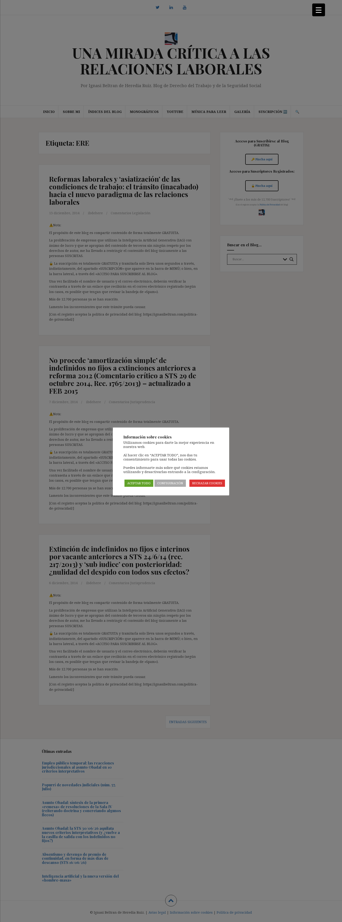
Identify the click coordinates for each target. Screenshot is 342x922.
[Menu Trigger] (318, 9)
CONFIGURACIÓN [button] (170, 483)
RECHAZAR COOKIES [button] (207, 483)
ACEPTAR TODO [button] (139, 483)
